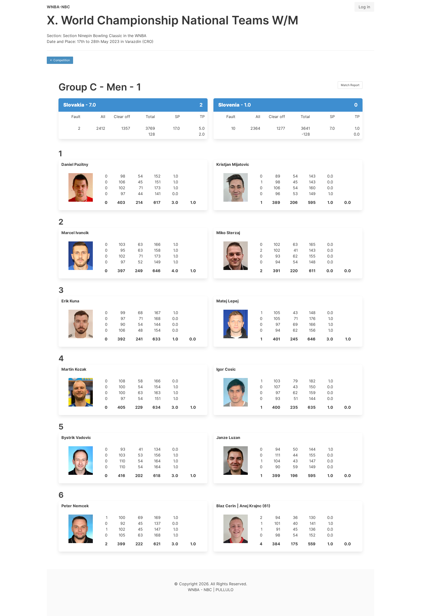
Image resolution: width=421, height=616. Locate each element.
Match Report (350, 85)
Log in (364, 6)
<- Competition (60, 60)
